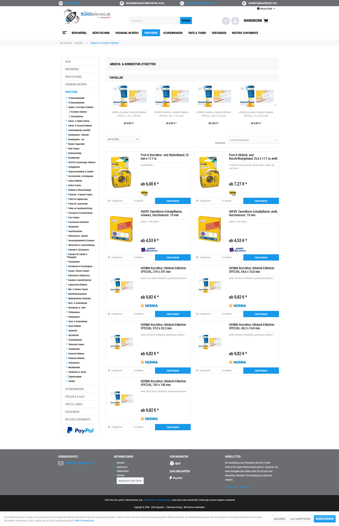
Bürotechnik (73, 77)
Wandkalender (74, 367)
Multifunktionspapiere (77, 293)
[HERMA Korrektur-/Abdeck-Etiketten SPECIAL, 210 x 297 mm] (121, 285)
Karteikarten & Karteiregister (80, 266)
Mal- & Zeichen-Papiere (78, 289)
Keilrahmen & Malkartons (79, 275)
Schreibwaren (74, 389)
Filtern (114, 139)
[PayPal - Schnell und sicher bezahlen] (80, 430)
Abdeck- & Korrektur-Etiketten (80, 107)
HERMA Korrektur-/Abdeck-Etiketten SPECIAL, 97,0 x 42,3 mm (256, 113)
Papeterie (71, 92)
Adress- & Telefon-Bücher (79, 120)
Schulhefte (72, 330)
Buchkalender (74, 157)
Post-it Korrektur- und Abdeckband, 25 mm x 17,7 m (165, 156)
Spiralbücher (73, 335)
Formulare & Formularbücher (80, 212)
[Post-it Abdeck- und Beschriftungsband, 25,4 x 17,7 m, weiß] (209, 172)
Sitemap (120, 475)
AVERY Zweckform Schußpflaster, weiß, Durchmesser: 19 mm (253, 213)
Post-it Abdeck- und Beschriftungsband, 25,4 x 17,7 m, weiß (253, 156)
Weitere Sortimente (78, 419)
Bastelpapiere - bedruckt (78, 134)
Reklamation (123, 471)
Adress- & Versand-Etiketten (80, 125)
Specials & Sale (75, 397)
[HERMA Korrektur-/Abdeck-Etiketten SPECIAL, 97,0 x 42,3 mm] (256, 96)
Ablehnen (279, 519)
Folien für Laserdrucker (78, 203)
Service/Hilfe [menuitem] (266, 8)
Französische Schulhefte (78, 222)
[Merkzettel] (226, 21)
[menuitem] (161, 20)
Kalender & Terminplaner (78, 249)
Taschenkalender (75, 339)
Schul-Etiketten (74, 326)
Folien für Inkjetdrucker (78, 199)
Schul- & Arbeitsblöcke (77, 321)
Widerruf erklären (130, 481)
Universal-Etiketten (76, 353)
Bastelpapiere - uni (76, 139)
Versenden (72, 412)
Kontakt (120, 462)
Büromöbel (72, 69)
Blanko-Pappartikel (76, 143)
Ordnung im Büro (76, 84)
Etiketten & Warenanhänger (79, 189)
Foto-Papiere (73, 217)
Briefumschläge (74, 153)
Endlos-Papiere (74, 185)
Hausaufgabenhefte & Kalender (81, 240)
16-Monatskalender (76, 98)
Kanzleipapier (74, 261)
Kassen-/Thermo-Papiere (78, 270)
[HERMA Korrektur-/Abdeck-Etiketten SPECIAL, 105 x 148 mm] (128, 96)
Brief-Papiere (73, 148)
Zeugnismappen (75, 376)
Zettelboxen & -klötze (77, 371)
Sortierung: (220, 142)
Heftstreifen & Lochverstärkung (81, 245)
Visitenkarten (73, 362)
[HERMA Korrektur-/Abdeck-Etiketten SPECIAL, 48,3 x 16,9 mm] (171, 96)
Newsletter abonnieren (238, 487)
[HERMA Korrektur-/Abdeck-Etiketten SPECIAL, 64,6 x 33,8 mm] (213, 96)
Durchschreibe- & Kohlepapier (80, 176)
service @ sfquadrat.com (200, 3)
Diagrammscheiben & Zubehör (81, 171)
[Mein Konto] (235, 21)
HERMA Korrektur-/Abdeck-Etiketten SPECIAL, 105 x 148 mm (129, 113)
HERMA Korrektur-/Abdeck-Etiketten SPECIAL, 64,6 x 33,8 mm (214, 113)
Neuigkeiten (72, 3)
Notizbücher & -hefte (77, 307)
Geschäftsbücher (75, 231)
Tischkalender (74, 348)
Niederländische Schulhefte (79, 298)
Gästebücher (73, 226)
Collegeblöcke (74, 166)
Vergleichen (117, 200)
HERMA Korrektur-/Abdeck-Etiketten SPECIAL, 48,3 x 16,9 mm (171, 113)
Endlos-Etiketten (75, 180)
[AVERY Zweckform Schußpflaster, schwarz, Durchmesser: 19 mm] (121, 229)
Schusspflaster (76, 116)
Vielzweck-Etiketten (76, 358)
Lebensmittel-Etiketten (77, 284)
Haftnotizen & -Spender (78, 235)
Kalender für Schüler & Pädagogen (77, 255)
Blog (68, 61)
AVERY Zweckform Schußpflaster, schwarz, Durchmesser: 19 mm (161, 213)
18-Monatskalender (76, 102)
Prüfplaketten (74, 312)
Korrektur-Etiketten (78, 111)
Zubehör (71, 381)
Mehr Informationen (84, 520)
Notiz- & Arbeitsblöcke (77, 303)
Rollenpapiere (74, 316)
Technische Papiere (76, 344)
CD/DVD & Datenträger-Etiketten (82, 162)
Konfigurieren (325, 519)
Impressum (122, 467)
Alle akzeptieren (300, 519)
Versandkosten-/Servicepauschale (157, 499)
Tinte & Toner (73, 404)
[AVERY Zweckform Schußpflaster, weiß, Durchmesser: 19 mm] (209, 229)
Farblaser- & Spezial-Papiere (80, 194)
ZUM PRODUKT (172, 201)
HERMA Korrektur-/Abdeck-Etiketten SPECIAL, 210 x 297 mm (163, 270)
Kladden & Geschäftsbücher (79, 280)
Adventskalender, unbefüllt (79, 130)
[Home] (64, 31)
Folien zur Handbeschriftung (80, 208)
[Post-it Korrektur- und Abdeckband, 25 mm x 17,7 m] (121, 172)
